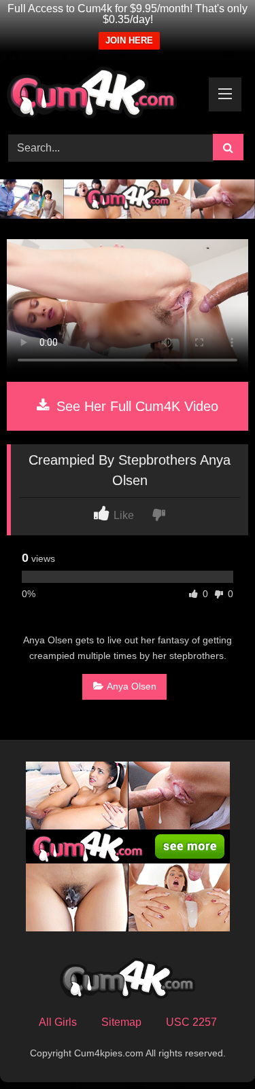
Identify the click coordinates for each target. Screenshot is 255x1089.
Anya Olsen (131, 686)
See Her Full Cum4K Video (135, 406)
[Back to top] (213, 1048)
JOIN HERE (129, 40)
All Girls (58, 1022)
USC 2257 (191, 1022)
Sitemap (121, 1022)
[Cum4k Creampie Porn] (105, 95)
